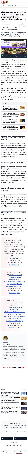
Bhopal (6, 9)
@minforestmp (14, 309)
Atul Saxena (8, 24)
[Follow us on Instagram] (22, 367)
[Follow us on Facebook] (18, 367)
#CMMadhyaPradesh (14, 277)
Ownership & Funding (17, 427)
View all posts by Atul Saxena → (10, 359)
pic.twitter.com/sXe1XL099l (14, 286)
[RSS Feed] (20, 445)
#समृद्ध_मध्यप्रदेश (21, 281)
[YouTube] (17, 445)
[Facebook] (7, 445)
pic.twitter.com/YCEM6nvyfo (14, 321)
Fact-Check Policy (22, 425)
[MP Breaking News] (4, 2)
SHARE (24, 24)
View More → (23, 389)
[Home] (1, 5)
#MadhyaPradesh (14, 279)
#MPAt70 (19, 284)
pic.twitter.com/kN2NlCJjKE (14, 258)
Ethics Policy (9, 427)
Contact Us (8, 431)
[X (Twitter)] (10, 445)
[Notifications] (26, 2)
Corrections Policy (13, 425)
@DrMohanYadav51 (15, 275)
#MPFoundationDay (10, 281)
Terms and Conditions (22, 431)
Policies (13, 431)
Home (2, 9)
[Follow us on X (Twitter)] (20, 367)
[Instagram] (14, 445)
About (2, 431)
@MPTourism (8, 312)
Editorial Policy (5, 425)
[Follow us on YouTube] (24, 367)
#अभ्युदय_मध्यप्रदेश (11, 284)
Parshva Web (19, 452)
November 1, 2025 (14, 265)
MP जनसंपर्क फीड (14, 434)
